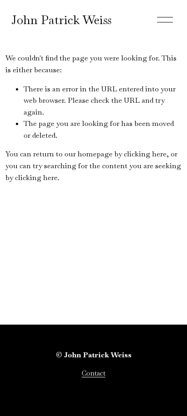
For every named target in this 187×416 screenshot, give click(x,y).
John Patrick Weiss (61, 20)
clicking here (145, 154)
